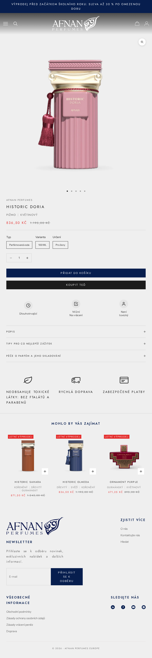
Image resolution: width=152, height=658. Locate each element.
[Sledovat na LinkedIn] (113, 607)
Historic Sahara (28, 482)
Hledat (125, 542)
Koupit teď (76, 284)
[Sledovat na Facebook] (123, 607)
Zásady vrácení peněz (19, 624)
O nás (124, 528)
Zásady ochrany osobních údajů (25, 618)
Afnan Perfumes (19, 200)
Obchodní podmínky (18, 611)
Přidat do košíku (76, 273)
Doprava (11, 631)
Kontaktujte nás (130, 535)
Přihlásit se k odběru (66, 577)
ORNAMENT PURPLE (124, 482)
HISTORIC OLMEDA (76, 482)
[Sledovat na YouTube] (133, 607)
